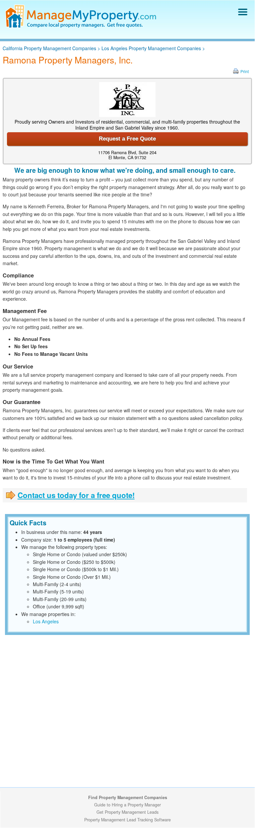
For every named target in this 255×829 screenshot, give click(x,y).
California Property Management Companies (49, 48)
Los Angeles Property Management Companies (151, 48)
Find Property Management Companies (127, 797)
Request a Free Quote (127, 139)
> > (104, 48)
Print (244, 71)
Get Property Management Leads (127, 812)
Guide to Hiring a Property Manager (127, 805)
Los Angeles (46, 621)
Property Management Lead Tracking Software (127, 820)
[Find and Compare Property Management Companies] (82, 26)
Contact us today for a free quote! (76, 495)
